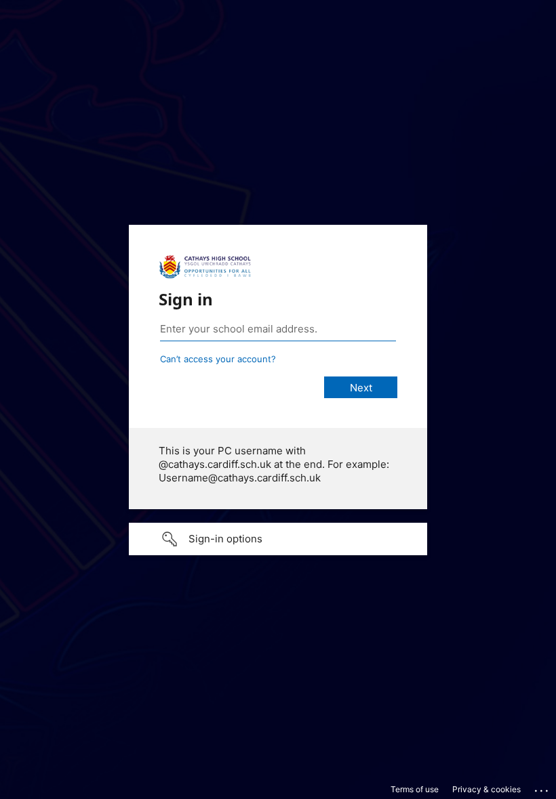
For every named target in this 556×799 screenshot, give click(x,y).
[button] (278, 539)
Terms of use (415, 789)
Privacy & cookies (486, 789)
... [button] (542, 787)
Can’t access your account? (218, 358)
